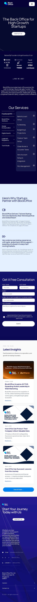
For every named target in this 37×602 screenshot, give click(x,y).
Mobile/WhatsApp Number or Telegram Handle (17, 297)
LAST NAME (22, 284)
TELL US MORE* (6, 303)
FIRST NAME (5, 284)
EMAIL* (4, 291)
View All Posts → (18, 489)
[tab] (8, 113)
